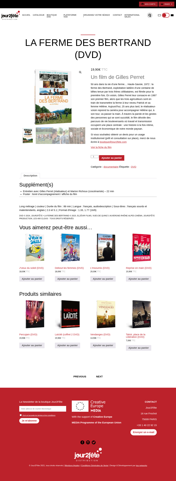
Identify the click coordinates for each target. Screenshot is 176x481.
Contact (117, 15)
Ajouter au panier (111, 158)
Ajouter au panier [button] (32, 278)
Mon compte (150, 4)
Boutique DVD (52, 16)
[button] (80, 72)
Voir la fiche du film (101, 147)
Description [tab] (30, 175)
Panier (168, 4)
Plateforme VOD (70, 16)
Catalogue (38, 15)
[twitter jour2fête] (93, 442)
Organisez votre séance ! (96, 16)
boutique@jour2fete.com (113, 142)
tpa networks (141, 465)
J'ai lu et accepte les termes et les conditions (38, 415)
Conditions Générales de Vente (94, 465)
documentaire (111, 167)
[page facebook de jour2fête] (82, 442)
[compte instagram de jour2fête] (88, 442)
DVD (133, 167)
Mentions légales (72, 465)
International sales (132, 16)
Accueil (26, 15)
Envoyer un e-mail (143, 432)
